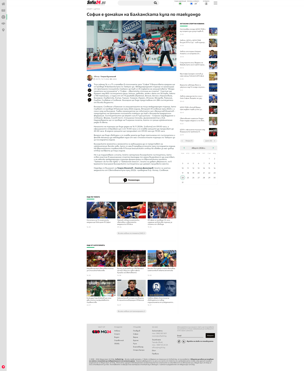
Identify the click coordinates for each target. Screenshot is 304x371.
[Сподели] (89, 95)
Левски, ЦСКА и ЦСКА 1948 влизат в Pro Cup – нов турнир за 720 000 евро (192, 41)
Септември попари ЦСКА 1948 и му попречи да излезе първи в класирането (192, 30)
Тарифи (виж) (157, 342)
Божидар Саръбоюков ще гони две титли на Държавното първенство (99, 300)
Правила (155, 354)
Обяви (116, 344)
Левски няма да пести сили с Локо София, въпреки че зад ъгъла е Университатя (191, 97)
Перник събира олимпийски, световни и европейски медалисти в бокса (128, 222)
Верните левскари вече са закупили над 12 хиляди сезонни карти (192, 86)
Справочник (119, 340)
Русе (135, 344)
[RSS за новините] (183, 341)
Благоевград (138, 347)
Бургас (136, 340)
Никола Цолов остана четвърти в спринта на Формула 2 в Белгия (130, 299)
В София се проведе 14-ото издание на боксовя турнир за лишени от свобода (160, 222)
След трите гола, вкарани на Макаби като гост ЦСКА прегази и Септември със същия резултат (193, 64)
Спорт (117, 334)
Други (97, 9)
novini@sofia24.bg (159, 336)
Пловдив (136, 331)
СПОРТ (89, 9)
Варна (135, 337)
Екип (154, 351)
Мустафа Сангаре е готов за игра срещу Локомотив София (192, 75)
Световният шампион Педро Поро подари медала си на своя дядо (192, 119)
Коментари (132, 180)
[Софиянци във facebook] (179, 341)
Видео (116, 337)
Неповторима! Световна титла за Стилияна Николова (100, 269)
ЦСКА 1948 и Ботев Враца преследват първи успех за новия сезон (191, 108)
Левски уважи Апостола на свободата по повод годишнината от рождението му (160, 300)
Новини (117, 331)
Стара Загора (138, 350)
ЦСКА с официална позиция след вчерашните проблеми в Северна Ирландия (192, 131)
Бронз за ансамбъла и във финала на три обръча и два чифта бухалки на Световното (130, 270)
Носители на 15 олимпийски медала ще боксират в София (99, 221)
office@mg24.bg (158, 348)
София (135, 334)
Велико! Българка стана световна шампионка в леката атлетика (161, 269)
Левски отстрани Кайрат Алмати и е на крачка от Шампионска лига (190, 52)
